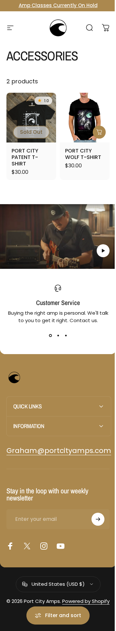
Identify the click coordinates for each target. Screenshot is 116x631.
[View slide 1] (50, 336)
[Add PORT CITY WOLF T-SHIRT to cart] (99, 132)
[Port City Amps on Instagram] (44, 541)
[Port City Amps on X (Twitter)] (27, 541)
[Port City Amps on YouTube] (60, 541)
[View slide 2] (58, 336)
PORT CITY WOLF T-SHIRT (83, 154)
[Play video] (58, 236)
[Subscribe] (93, 514)
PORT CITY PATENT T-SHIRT (25, 157)
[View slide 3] (66, 336)
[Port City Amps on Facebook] (10, 541)
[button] (103, 250)
